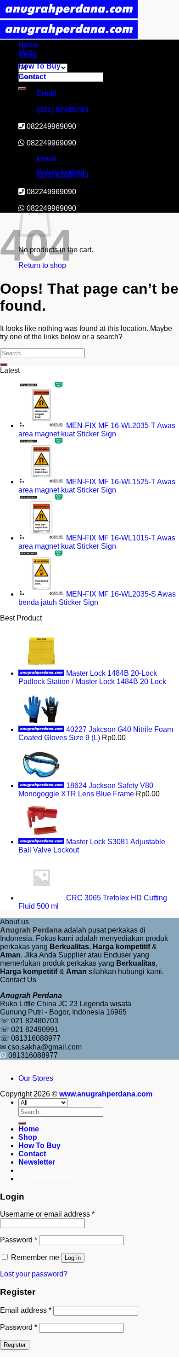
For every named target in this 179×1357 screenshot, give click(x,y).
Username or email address (47, 1214)
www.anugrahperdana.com (105, 1094)
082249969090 (51, 143)
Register (15, 1344)
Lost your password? (33, 1274)
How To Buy (39, 66)
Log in (73, 1257)
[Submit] (22, 88)
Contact (32, 77)
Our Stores (35, 1078)
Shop (27, 55)
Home (28, 45)
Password (18, 1240)
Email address (25, 1310)
